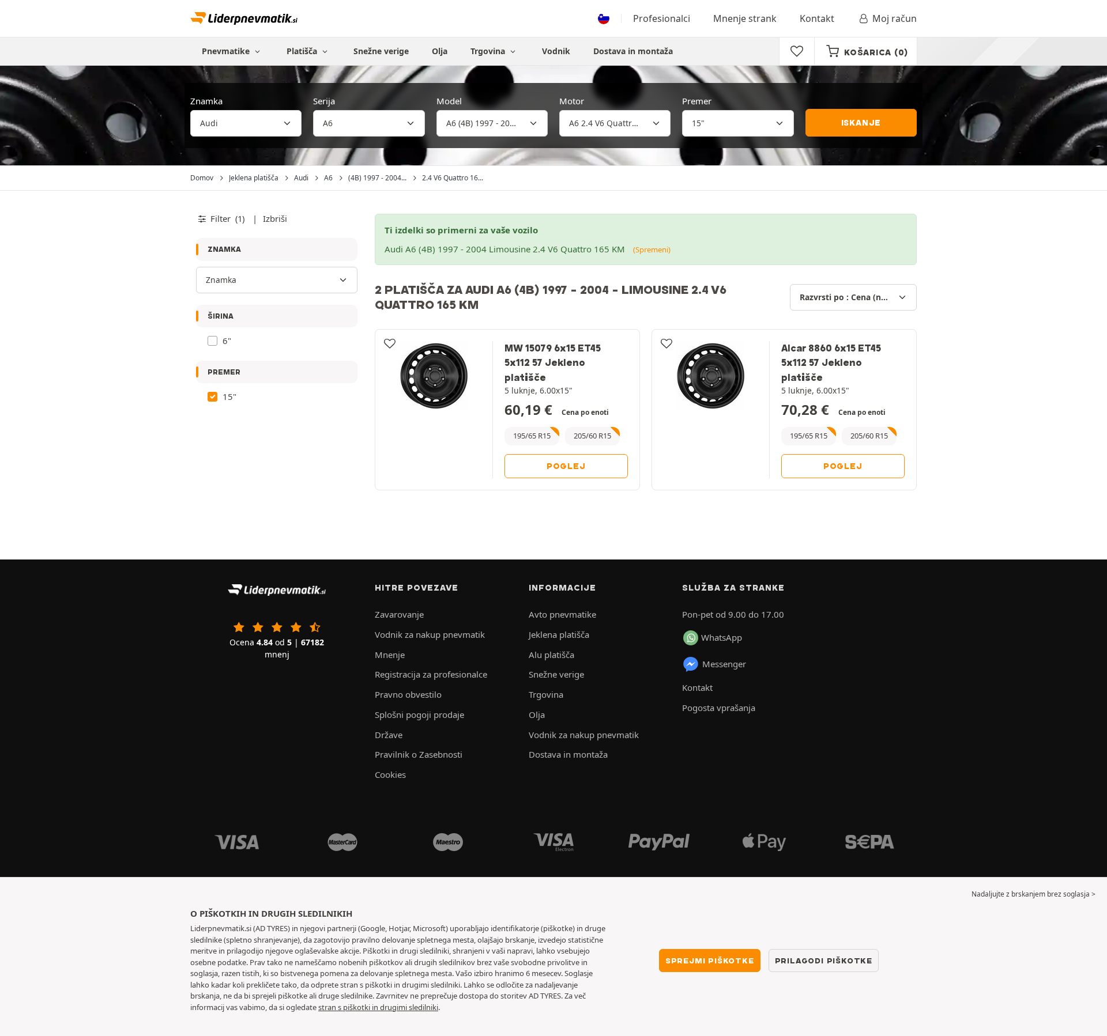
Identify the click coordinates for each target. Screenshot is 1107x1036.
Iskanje (861, 123)
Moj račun (894, 18)
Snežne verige (381, 51)
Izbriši (275, 218)
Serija (324, 101)
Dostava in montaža (633, 51)
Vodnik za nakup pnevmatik (430, 634)
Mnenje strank (745, 18)
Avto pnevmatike (562, 614)
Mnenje (390, 654)
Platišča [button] (303, 51)
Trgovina (488, 51)
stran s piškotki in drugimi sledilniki (378, 1007)
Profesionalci (661, 18)
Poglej (566, 466)
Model (449, 101)
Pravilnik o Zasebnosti (418, 754)
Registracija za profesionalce (431, 674)
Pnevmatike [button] (227, 51)
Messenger (724, 664)
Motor (571, 101)
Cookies (390, 774)
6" (227, 340)
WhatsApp (721, 637)
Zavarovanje (399, 614)
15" (229, 396)
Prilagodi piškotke (823, 960)
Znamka (206, 101)
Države (388, 734)
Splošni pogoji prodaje (419, 714)
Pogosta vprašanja (718, 707)
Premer (696, 101)
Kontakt (817, 18)
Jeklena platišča (559, 634)
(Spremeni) (652, 249)
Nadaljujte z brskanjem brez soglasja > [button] (1033, 894)
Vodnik (556, 51)
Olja (439, 51)
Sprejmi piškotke (709, 960)
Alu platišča (551, 654)
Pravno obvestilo (408, 694)
